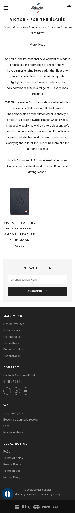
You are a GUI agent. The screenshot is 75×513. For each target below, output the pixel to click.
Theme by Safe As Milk (27, 494)
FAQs (6, 451)
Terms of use (12, 470)
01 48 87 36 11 (12, 381)
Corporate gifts (13, 413)
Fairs (6, 426)
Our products (11, 337)
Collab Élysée (11, 330)
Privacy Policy (12, 464)
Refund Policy (12, 477)
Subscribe (36, 291)
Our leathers (11, 343)
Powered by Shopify (50, 494)
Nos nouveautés (13, 324)
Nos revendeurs (13, 432)
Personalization (13, 349)
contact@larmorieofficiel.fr (20, 375)
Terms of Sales (13, 458)
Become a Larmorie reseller (20, 419)
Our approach (12, 356)
